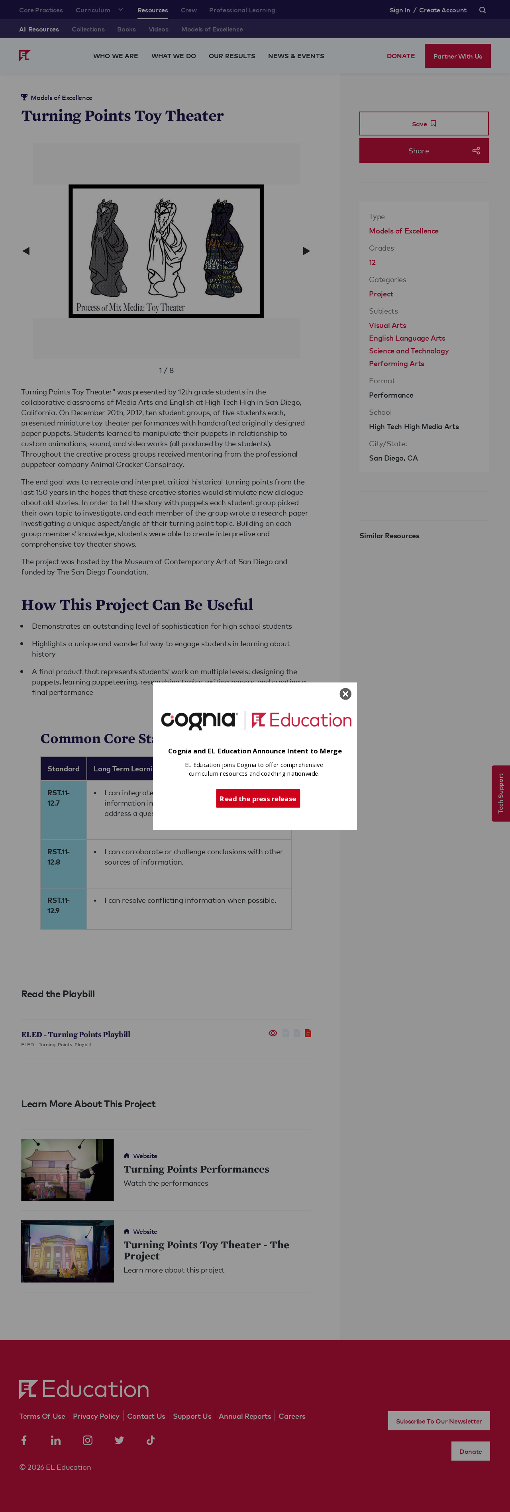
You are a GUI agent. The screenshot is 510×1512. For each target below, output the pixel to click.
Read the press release (258, 798)
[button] (255, 751)
